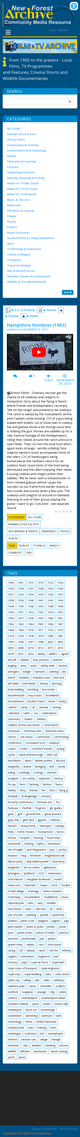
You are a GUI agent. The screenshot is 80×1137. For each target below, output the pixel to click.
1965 (41, 624)
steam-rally (61, 1004)
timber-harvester (46, 1021)
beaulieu (24, 677)
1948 (50, 606)
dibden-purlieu (43, 760)
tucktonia (30, 1033)
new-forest (14, 909)
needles (51, 903)
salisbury (58, 980)
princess (64, 932)
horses (12, 837)
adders (53, 654)
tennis (29, 1021)
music (64, 897)
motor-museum (52, 891)
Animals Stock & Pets (21, 134)
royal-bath (58, 962)
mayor (44, 885)
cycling (60, 748)
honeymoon (45, 832)
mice (54, 885)
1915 (31, 582)
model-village (16, 891)
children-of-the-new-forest (24, 725)
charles (28, 719)
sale (37, 980)
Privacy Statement (44, 1129)
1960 (50, 618)
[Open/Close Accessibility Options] (74, 6)
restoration (27, 956)
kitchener (35, 855)
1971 (41, 630)
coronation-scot (35, 743)
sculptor (60, 986)
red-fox (53, 950)
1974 (11, 636)
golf (19, 814)
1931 (11, 594)
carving (56, 707)
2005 (11, 648)
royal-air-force (39, 962)
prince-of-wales (45, 932)
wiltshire (25, 1051)
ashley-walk (48, 665)
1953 (41, 612)
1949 (60, 606)
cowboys (14, 552)
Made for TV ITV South (22, 189)
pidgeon (43, 921)
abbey (41, 654)
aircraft (12, 659)
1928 (41, 588)
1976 (21, 636)
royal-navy (14, 974)
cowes (12, 748)
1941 (41, 600)
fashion (46, 784)
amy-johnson (41, 659)
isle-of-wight (15, 849)
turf (42, 1033)
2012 (41, 648)
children (41, 719)
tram (53, 1027)
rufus (48, 974)
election (52, 772)
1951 (21, 612)
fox (58, 802)
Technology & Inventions (24, 249)
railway (30, 950)
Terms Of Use (68, 1129)
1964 (31, 624)
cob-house (26, 737)
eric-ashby (29, 778)
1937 (60, 594)
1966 (50, 624)
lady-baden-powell (38, 861)
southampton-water (53, 998)
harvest (12, 826)
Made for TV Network (21, 194)
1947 (41, 606)
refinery (66, 950)
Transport (14, 260)
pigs (66, 921)
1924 (60, 582)
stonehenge (48, 1009)
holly (11, 832)
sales (46, 980)
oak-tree (40, 909)
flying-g (39, 545)
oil (50, 909)
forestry (46, 796)
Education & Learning (21, 161)
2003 (60, 642)
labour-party (15, 861)
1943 (60, 600)
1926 (21, 588)
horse (60, 832)
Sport (11, 243)
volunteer (13, 1045)
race (41, 944)
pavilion (12, 921)
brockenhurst (16, 701)
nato (30, 903)
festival (33, 790)
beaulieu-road (41, 677)
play (40, 353)
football (12, 796)
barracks (40, 671)
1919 (41, 582)
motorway (14, 897)
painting (31, 915)
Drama (11, 156)
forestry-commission (20, 802)
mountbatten (32, 897)
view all (68, 292)
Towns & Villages (18, 254)
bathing (53, 671)
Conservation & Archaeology (26, 150)
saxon (32, 986)
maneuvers (54, 873)
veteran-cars (28, 1039)
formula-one (44, 802)
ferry (22, 790)
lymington (14, 873)
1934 (31, 594)
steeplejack (15, 1009)
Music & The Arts (18, 200)
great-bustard (53, 814)
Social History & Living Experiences (30, 238)
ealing (11, 772)
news (28, 909)
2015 (50, 648)
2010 (31, 648)
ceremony (14, 719)
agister (65, 654)
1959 (41, 618)
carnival (43, 707)
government (33, 814)
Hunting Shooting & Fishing (25, 178)
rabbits (30, 944)
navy (40, 903)
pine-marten (15, 926)
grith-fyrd (28, 820)
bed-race (59, 677)
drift (51, 766)
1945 (21, 606)
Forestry (13, 167)
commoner (43, 737)
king (23, 855)
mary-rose (14, 885)
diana (28, 760)
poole (62, 926)
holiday (59, 826)
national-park (16, 903)
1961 (60, 618)
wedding (50, 1045)
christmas (14, 731)
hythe (40, 843)
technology (14, 1021)
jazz (52, 849)
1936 (50, 594)
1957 (21, 618)
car (33, 707)
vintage (56, 1039)
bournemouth (16, 695)
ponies (51, 926)
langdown (14, 867)
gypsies (42, 820)
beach (11, 677)
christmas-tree (32, 731)
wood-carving (59, 1051)
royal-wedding (32, 974)
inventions (54, 843)
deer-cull (52, 754)
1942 (50, 600)
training (41, 1027)
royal (24, 962)
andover (58, 659)
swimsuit (46, 1015)
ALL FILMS (13, 128)
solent (62, 992)
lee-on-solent (32, 867)
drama (27, 766)
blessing (56, 683)
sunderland (14, 1015)
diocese (60, 760)
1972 (50, 630)
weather (36, 1045)
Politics (12, 227)
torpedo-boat (16, 1027)
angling (12, 665)
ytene (21, 1057)
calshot (12, 707)
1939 (21, 600)
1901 (21, 582)
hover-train (53, 837)
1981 (60, 636)
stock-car (31, 1009)
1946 (31, 606)
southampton (29, 998)
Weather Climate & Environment (29, 276)
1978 (31, 636)
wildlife (12, 1051)
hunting (28, 843)
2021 (21, 654)
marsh (58, 879)
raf (21, 950)
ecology (38, 772)
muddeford (50, 897)
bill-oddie (13, 683)
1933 (21, 594)
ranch (53, 545)
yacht (11, 1057)
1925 (11, 588)
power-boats (25, 932)
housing (38, 837)
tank (58, 1015)
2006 (21, 648)
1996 (21, 642)
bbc (64, 671)
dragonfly (13, 766)
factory (58, 778)
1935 (41, 594)
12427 (48, 380)
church (12, 737)
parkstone (58, 915)
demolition (14, 760)
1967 (60, 624)
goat (11, 814)
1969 (21, 630)
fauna (58, 784)
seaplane (27, 992)
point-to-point (35, 926)
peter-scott (27, 921)
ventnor (12, 1039)
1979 (41, 636)
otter (59, 909)
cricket (24, 748)
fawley (12, 790)
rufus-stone (62, 974)
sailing (27, 980)
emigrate (13, 778)
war (25, 1045)
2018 (11, 654)
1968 (11, 630)
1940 (31, 600)
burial (51, 701)
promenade (29, 938)
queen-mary (15, 944)
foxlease (13, 808)
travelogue (14, 1033)
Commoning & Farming (22, 145)
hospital (25, 837)
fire (44, 790)
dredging (40, 766)
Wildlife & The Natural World (26, 281)
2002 (50, 642)
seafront (13, 992)
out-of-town (15, 915)
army (23, 665)
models (65, 885)
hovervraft (14, 843)
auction (62, 665)
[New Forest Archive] (40, 15)
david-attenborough (31, 754)
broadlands (52, 695)
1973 (60, 630)
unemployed (55, 1033)
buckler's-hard (36, 701)
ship (52, 992)
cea (36, 713)
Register (63, 30)
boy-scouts (35, 695)
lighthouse (50, 867)
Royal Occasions (18, 232)
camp (24, 707)
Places (11, 221)
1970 (31, 630)
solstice (12, 998)
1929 (50, 588)
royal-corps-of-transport (22, 968)
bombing (33, 689)
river (55, 956)
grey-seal (13, 820)
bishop (44, 683)
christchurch (51, 725)
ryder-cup (13, 980)
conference (15, 743)
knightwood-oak (55, 855)
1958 (31, 618)
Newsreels (14, 205)
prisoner (13, 938)
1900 (11, 582)
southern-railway (18, 1004)
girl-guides (56, 808)
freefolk (26, 808)
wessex (63, 1045)
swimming (31, 1015)
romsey (12, 962)
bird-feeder (29, 683)
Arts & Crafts (16, 139)
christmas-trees (54, 731)
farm (22, 784)
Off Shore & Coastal (20, 210)
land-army (58, 861)
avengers (13, 671)
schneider (46, 986)
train (30, 1027)
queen (51, 938)
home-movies (25, 832)
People (11, 216)
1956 (11, 618)
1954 (50, 612)
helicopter (46, 826)
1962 (11, 624)
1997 (31, 642)
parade (44, 915)
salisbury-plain (16, 986)
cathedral (13, 713)
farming (34, 784)
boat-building (16, 689)
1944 (11, 606)
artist (34, 665)
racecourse (54, 944)
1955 (60, 612)
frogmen (40, 808)
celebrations (49, 713)
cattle (26, 713)
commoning (61, 737)
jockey (62, 849)
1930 (60, 588)
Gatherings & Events (21, 172)
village (44, 1039)
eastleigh (24, 772)
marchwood (15, 879)
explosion (44, 778)
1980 (50, 636)
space (35, 1004)
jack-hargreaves (36, 849)
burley (24, 545)
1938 (11, 600)
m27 (41, 873)
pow (10, 932)
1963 (29, 552)
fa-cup (12, 784)
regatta (12, 956)
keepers (12, 855)
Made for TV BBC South (23, 183)
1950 (11, 612)
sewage (41, 992)
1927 (31, 588)
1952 (31, 612)
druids (61, 766)
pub (42, 938)
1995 (11, 642)
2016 (60, 648)
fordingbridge (29, 796)
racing (11, 950)
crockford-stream (41, 748)
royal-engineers (50, 968)
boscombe (48, 689)
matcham (30, 885)
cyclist (11, 754)
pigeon (56, 921)
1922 (50, 582)
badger (27, 671)
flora (52, 790)
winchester (40, 1051)
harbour (55, 820)
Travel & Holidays (19, 265)
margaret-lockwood (38, 879)
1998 (41, 642)
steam (47, 1004)
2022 (31, 654)
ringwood (43, 956)
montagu (33, 891)
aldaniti (24, 659)
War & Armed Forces (21, 271)
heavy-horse (28, 826)
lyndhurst (29, 873)
